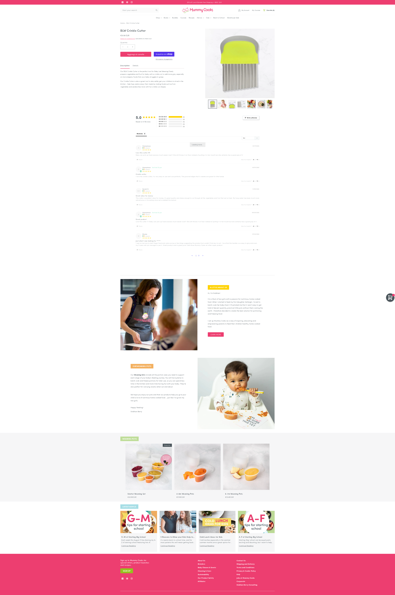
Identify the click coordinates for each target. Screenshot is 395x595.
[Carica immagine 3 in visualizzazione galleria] (232, 104)
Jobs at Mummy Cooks (245, 578)
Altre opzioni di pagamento (164, 59)
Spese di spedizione (127, 39)
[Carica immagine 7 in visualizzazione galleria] (271, 104)
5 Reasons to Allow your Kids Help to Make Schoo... (177, 537)
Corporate (241, 581)
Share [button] (140, 159)
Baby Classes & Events (207, 567)
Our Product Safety (206, 578)
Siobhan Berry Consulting (247, 585)
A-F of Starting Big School (250, 537)
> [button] (202, 255)
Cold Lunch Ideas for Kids (211, 537)
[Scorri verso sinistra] (206, 104)
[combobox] (139, 10)
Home (122, 23)
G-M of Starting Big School (133, 537)
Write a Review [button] (252, 118)
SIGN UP (126, 570)
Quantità (123, 42)
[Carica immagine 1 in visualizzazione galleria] (212, 104)
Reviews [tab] (140, 134)
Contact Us (241, 560)
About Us (201, 560)
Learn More (215, 334)
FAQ (238, 574)
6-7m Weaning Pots (234, 494)
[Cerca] (156, 10)
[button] (159, 18)
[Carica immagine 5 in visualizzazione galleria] (251, 104)
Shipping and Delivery (246, 564)
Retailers (201, 564)
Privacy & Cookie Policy (246, 571)
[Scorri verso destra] (273, 104)
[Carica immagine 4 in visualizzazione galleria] (241, 104)
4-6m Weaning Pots (185, 494)
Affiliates (201, 581)
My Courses (256, 10)
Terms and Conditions (245, 567)
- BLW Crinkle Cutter (132, 23)
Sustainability (203, 574)
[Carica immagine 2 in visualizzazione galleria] (222, 104)
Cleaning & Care (204, 571)
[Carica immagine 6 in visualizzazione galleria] (261, 104)
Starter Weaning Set (136, 494)
